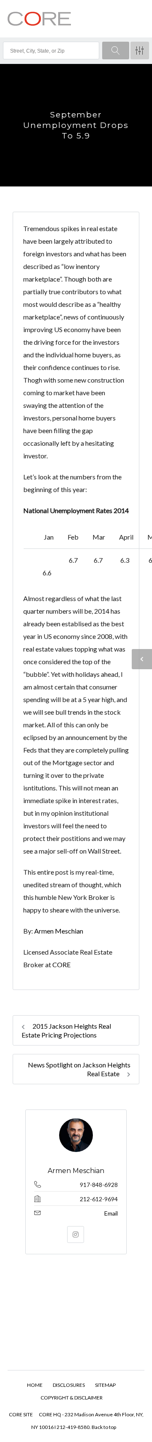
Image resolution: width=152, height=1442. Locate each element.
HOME (35, 1385)
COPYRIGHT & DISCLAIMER (72, 1397)
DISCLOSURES (69, 1385)
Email (111, 1213)
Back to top (104, 1427)
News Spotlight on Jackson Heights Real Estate (79, 1069)
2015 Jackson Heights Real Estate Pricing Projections (66, 1030)
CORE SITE (21, 1414)
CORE (62, 964)
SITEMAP (105, 1385)
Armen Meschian (58, 931)
